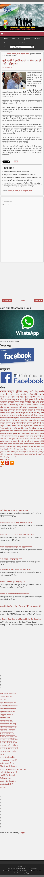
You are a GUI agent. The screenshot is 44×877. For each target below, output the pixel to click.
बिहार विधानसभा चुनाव (12, 405)
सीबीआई (18, 410)
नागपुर (42, 431)
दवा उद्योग (21, 420)
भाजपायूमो (9, 423)
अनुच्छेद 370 (18, 452)
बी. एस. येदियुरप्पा (21, 53)
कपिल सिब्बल (4, 444)
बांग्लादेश (3, 413)
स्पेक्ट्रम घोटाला (6, 407)
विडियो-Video (18, 454)
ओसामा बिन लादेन (19, 441)
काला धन (41, 426)
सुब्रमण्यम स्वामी (32, 423)
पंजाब (42, 413)
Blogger (22, 833)
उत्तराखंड (23, 436)
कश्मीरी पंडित (32, 420)
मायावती (2, 433)
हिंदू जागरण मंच (11, 457)
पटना (2, 410)
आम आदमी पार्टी (9, 454)
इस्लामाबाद (3, 415)
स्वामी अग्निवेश (35, 433)
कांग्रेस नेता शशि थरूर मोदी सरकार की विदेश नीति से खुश (18, 180)
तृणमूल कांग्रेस (24, 444)
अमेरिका (21, 407)
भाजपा (27, 53)
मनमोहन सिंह (30, 402)
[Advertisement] (19, 279)
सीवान (16, 457)
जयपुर (39, 413)
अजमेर (6, 439)
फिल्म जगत (30, 436)
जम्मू (14, 399)
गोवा (35, 446)
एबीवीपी (42, 441)
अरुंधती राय (33, 413)
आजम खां (16, 436)
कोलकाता (17, 431)
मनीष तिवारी (40, 446)
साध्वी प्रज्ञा (23, 423)
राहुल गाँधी (15, 397)
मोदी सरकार (25, 397)
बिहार (23, 405)
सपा (14, 410)
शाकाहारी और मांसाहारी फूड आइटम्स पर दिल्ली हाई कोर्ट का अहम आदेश (22, 183)
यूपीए (17, 423)
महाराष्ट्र (41, 415)
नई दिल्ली (14, 53)
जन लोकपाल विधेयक (27, 431)
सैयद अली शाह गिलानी (6, 418)
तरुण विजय (16, 444)
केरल (27, 413)
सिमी (15, 449)
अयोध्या (33, 397)
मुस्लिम (20, 391)
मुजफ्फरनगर (9, 433)
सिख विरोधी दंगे (9, 449)
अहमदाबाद (15, 407)
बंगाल (18, 439)
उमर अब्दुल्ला (11, 415)
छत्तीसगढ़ (5, 457)
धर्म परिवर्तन (35, 415)
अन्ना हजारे (40, 402)
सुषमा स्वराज (40, 428)
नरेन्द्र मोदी (29, 391)
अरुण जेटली (23, 418)
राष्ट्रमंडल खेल (39, 418)
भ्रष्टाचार (9, 426)
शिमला (2, 449)
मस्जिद (41, 405)
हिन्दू (37, 391)
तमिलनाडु (17, 428)
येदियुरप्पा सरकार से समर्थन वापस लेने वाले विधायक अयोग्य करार (20, 174)
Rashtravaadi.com (36, 870)
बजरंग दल (32, 444)
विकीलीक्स (33, 439)
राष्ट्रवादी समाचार (21, 868)
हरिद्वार (28, 446)
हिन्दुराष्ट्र (16, 418)
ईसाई (42, 410)
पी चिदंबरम (37, 410)
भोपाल (6, 410)
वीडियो (15, 446)
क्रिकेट (10, 444)
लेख (2, 405)
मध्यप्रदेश (4, 402)
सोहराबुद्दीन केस (21, 446)
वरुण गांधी (9, 446)
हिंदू (26, 420)
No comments (7, 67)
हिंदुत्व (26, 426)
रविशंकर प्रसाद (26, 433)
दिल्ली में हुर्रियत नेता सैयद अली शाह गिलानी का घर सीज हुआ (19, 186)
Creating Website (19, 870)
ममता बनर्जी (38, 436)
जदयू (23, 452)
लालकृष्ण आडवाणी (32, 405)
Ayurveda (26, 39)
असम (32, 446)
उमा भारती (18, 413)
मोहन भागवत (31, 418)
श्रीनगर (11, 402)
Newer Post (7, 301)
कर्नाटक (9, 53)
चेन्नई (12, 428)
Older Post (38, 301)
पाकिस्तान (19, 394)
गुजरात (31, 399)
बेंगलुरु (23, 413)
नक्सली (27, 441)
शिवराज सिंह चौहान (18, 426)
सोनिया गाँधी (33, 394)
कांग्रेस (12, 391)
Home (6, 39)
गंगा (16, 420)
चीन (38, 423)
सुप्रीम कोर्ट (37, 407)
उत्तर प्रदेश (20, 399)
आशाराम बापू (9, 441)
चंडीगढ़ (7, 428)
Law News (22, 43)
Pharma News (16, 39)
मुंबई (27, 399)
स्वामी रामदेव (20, 402)
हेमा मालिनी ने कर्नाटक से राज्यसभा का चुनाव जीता (16, 172)
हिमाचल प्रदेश (10, 413)
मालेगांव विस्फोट (25, 439)
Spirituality (36, 39)
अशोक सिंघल (9, 431)
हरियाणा (2, 431)
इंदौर (13, 420)
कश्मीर (41, 391)
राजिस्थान (3, 446)
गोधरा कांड (40, 420)
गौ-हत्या (2, 428)
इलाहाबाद (36, 426)
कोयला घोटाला (35, 454)
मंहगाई (14, 423)
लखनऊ (8, 399)
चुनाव (42, 407)
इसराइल (19, 449)
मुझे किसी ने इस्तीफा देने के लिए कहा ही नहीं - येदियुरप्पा (21, 61)
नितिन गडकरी (28, 407)
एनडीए (24, 449)
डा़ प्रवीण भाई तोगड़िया (23, 415)
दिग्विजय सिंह (39, 399)
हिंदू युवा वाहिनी (26, 454)
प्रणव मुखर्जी (12, 439)
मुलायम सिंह (17, 433)
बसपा (36, 444)
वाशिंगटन (3, 420)
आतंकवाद (24, 410)
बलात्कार (3, 423)
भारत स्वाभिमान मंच (30, 452)
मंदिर (25, 394)
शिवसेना (9, 420)
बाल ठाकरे (41, 444)
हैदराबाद (30, 426)
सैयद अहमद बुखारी (8, 452)
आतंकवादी (30, 410)
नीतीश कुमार (24, 428)
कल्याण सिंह (30, 449)
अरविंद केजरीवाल (35, 441)
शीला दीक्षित (32, 428)
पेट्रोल (36, 449)
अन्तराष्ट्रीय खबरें (7, 394)
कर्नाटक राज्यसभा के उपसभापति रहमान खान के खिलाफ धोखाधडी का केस (22, 177)
